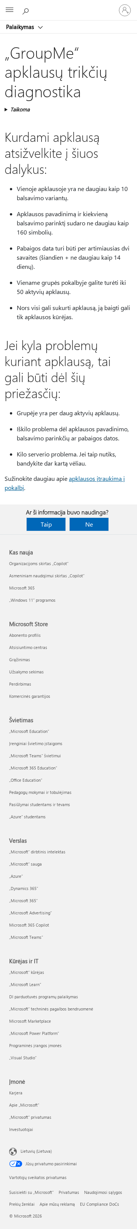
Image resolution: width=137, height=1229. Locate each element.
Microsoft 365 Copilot (29, 925)
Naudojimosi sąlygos (103, 1192)
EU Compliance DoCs (99, 1204)
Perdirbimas (20, 684)
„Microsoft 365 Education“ (33, 768)
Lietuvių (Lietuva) (36, 1151)
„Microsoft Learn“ (25, 984)
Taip (46, 524)
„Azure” (16, 876)
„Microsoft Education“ (29, 731)
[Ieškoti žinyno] (26, 10)
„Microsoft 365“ (23, 900)
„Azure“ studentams (27, 816)
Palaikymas (20, 27)
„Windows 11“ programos (32, 600)
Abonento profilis (25, 635)
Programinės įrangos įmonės (35, 1045)
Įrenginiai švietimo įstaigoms (35, 743)
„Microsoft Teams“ (26, 937)
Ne (89, 524)
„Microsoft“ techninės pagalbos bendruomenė (51, 1009)
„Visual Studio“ (23, 1057)
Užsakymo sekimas (26, 672)
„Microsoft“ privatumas (30, 1117)
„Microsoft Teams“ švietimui (35, 755)
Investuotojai (21, 1129)
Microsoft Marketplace (30, 1021)
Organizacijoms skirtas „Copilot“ (38, 563)
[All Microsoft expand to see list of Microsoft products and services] (9, 10)
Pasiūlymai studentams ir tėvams (39, 804)
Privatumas (69, 1192)
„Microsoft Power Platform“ (34, 1033)
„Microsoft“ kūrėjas (26, 972)
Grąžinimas (19, 659)
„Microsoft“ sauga (25, 864)
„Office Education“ (25, 780)
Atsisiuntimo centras (28, 647)
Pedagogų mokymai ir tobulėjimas (40, 792)
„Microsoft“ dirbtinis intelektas (37, 852)
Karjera (15, 1093)
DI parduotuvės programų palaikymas (43, 996)
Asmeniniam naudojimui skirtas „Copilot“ (46, 575)
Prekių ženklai (22, 1204)
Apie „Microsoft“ (24, 1105)
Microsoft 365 (22, 588)
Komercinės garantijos (29, 696)
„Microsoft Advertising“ (30, 913)
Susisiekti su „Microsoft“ (31, 1192)
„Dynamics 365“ (23, 888)
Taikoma (20, 109)
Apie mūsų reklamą (57, 1204)
